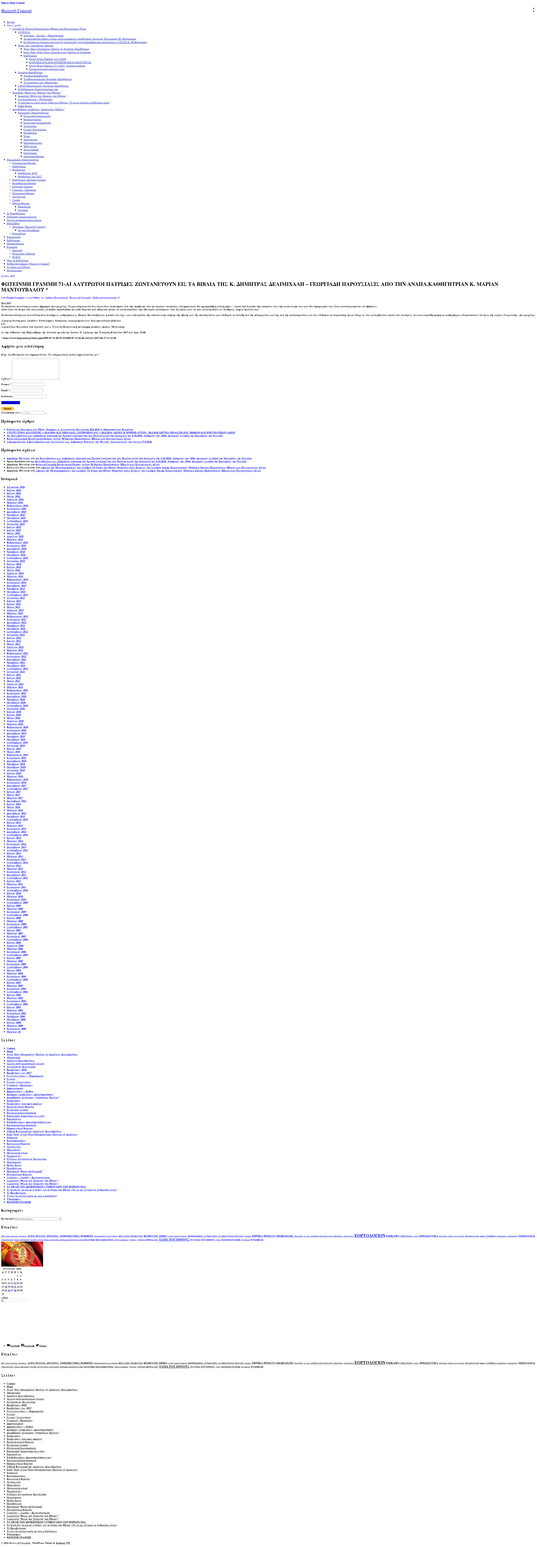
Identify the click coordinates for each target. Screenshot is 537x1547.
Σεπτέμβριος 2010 (17, 890)
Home (10, 1051)
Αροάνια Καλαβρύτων (20, 1060)
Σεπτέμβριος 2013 (17, 850)
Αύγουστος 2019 (16, 745)
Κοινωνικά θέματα (18, 1143)
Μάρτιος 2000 (15, 1025)
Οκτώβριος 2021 (16, 665)
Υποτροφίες (14, 1199)
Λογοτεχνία (14, 1147)
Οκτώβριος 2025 (16, 518)
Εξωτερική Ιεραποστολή (21, 1113)
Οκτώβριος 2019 (16, 739)
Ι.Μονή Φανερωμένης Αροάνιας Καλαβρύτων (34, 1131)
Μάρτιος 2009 (15, 908)
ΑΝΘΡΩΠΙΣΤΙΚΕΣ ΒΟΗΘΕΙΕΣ (77, 1236)
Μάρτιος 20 (14, 1032)
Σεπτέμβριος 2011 (17, 878)
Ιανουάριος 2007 (16, 936)
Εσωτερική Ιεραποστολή (21, 1125)
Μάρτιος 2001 (15, 1010)
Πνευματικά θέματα (19, 1174)
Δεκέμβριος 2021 (16, 659)
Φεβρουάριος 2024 (17, 579)
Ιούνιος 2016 (14, 804)
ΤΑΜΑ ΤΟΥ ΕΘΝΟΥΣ (174, 1239)
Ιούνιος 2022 (14, 641)
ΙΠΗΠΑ (482, 1236)
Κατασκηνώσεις (16, 1140)
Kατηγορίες (8, 1218)
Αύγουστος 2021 (16, 671)
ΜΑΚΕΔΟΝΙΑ (512, 1236)
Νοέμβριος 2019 (16, 736)
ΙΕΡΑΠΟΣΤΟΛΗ (472, 1236)
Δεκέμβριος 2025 (16, 511)
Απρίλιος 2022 (15, 647)
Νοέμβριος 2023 (16, 588)
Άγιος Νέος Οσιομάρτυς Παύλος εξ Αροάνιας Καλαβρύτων (42, 1054)
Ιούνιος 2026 (14, 493)
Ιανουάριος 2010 (16, 899)
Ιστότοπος (7, 396)
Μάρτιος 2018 (15, 776)
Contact (11, 1048)
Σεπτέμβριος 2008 (17, 915)
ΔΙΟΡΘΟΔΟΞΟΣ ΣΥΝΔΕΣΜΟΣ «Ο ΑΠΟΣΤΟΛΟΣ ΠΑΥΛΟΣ (216, 1236)
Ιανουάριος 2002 (16, 1001)
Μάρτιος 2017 (15, 798)
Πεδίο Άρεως (14, 1165)
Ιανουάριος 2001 (16, 1013)
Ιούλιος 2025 (14, 527)
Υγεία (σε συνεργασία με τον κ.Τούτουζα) (32, 1196)
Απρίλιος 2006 (15, 945)
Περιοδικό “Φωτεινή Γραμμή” (25, 1171)
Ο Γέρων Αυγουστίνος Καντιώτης (27, 1159)
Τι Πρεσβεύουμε (16, 1193)
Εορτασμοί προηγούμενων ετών (26, 1116)
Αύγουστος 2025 (16, 524)
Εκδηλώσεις (14, 1100)
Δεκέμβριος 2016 (16, 801)
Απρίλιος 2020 (15, 721)
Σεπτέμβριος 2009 (17, 902)
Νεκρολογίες (14, 1156)
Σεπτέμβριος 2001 (17, 1004)
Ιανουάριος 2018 (16, 782)
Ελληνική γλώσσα (17, 1110)
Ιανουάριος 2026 (16, 508)
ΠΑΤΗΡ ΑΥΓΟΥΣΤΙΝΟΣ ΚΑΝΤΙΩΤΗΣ (44, 1240)
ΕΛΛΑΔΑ (307, 1236)
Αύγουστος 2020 (16, 708)
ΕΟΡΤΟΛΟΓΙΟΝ (370, 1235)
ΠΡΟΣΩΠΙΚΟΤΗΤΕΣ (104, 1239)
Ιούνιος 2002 (14, 995)
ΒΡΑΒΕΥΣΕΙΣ (137, 1236)
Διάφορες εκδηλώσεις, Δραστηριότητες (30, 1094)
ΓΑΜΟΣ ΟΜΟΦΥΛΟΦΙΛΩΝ (177, 1236)
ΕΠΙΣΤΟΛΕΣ (406, 1236)
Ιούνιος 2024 (14, 567)
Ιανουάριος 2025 (16, 545)
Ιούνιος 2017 (14, 792)
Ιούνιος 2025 (14, 530)
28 (15, 1290)
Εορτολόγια (14, 1119)
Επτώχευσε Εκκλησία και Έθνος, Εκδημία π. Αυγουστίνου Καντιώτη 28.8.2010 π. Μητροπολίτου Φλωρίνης (70, 429)
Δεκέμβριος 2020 (16, 696)
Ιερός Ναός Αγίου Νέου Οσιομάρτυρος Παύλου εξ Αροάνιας (42, 1134)
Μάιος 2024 (13, 570)
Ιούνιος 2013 (14, 853)
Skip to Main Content (13, 2)
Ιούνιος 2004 (14, 970)
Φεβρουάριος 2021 (17, 690)
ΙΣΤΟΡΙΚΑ (491, 1236)
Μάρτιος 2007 (15, 933)
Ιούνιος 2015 (14, 822)
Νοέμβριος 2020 (16, 699)
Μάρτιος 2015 (15, 825)
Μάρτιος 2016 (15, 810)
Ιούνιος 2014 (14, 838)
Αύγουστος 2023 (16, 598)
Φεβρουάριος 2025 (17, 542)
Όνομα (6, 384)
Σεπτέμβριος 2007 (17, 927)
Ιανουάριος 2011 (16, 887)
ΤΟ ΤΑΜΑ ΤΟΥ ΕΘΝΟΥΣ (202, 1239)
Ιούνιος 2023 (14, 604)
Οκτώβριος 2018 (16, 767)
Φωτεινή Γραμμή (16, 10)
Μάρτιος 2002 (15, 998)
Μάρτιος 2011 (15, 884)
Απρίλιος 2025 (15, 536)
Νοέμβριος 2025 (16, 515)
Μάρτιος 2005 (15, 961)
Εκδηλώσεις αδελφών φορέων (24, 1103)
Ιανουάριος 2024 (16, 582)
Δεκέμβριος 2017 (16, 785)
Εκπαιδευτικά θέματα (20, 1106)
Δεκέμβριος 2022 (16, 622)
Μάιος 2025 (13, 533)
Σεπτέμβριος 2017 (17, 788)
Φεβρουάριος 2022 (17, 653)
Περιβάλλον (14, 1168)
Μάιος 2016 (13, 807)
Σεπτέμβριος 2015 (17, 819)
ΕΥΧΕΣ (416, 1236)
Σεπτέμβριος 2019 (17, 742)
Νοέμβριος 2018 (16, 764)
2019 (2, 1236)
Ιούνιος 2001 (14, 1007)
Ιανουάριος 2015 (16, 828)
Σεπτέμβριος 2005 (17, 955)
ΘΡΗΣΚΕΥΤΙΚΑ (428, 1236)
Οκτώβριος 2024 (16, 555)
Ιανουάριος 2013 (16, 859)
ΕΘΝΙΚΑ (248, 1236)
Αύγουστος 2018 (16, 770)
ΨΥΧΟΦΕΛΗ (245, 1240)
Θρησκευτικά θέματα (20, 1128)
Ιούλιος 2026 (14, 490)
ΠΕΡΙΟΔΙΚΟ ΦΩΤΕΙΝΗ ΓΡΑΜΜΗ (71, 1240)
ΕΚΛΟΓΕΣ (299, 1236)
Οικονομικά (14, 1162)
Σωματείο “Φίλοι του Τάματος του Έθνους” (33, 1180)
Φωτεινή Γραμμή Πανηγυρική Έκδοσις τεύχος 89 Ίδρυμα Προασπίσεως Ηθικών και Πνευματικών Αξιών (69, 438)
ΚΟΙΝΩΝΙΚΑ (501, 1236)
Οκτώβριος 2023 (16, 591)
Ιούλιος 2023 (14, 601)
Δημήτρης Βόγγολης (18, 458)
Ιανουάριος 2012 (16, 872)
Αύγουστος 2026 (16, 487)
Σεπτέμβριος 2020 (17, 705)
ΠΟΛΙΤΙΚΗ (89, 1239)
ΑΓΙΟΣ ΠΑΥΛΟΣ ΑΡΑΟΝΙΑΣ (16, 1236)
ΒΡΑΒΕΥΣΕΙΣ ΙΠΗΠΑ (155, 1236)
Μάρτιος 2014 (15, 841)
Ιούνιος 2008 (14, 918)
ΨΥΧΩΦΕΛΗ (257, 1239)
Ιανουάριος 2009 (16, 912)
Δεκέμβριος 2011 (16, 875)
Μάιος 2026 (13, 496)
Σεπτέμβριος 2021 (17, 668)
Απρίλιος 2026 (15, 499)
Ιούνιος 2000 (14, 1022)
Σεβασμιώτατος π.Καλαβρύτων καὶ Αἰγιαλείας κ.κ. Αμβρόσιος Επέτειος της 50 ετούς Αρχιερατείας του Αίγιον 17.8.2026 (79, 442)
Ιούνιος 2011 (14, 881)
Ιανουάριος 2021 (16, 693)
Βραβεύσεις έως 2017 (19, 1073)
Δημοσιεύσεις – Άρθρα (20, 1091)
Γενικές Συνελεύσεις (19, 1082)
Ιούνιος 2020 (14, 715)
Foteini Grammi (15, 297)
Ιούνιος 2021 (14, 678)
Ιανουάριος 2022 (16, 656)
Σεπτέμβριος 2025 (17, 521)
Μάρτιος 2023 (15, 613)
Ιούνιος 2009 (14, 905)
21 (15, 1287)
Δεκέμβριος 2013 (16, 847)
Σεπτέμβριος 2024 (17, 558)
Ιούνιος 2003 (14, 982)
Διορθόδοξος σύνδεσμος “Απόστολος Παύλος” (33, 1097)
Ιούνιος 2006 (14, 942)
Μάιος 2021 (13, 681)
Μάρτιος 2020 (15, 724)
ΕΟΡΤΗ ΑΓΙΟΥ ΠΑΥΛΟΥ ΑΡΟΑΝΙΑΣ (327, 1236)
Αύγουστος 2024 (16, 561)
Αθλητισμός (14, 1057)
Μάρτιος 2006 (15, 948)
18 (6, 1287)
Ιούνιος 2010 (14, 893)
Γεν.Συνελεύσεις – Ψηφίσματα (25, 1076)
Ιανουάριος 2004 (16, 976)
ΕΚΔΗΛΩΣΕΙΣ (285, 1236)
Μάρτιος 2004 (15, 973)
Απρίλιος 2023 (15, 610)
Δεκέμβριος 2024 (16, 548)
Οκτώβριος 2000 (16, 1019)
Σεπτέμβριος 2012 (17, 862)
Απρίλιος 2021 (15, 684)
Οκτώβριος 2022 (16, 628)
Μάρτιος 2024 (15, 576)
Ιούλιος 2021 (14, 675)
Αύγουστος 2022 (16, 635)
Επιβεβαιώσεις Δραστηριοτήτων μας (29, 1122)
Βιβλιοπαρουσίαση (104, 297)
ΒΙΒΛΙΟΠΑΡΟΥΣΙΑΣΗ (102, 1236)
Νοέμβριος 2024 (16, 551)
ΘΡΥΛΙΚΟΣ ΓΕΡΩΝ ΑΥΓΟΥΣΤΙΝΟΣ (451, 1236)
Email (5, 390)
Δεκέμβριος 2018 (16, 761)
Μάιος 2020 (13, 718)
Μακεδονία (13, 1150)
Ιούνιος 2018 (14, 773)
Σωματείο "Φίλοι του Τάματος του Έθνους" (33, 1183)
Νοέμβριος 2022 (16, 625)
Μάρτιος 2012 (15, 868)
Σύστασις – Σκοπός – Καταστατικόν (28, 1177)
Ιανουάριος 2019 (16, 758)
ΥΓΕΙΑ (218, 1240)
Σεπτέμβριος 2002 (17, 992)
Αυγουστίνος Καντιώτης (21, 1066)
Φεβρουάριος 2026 (17, 505)
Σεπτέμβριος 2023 (17, 595)
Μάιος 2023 (13, 607)
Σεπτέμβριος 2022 (17, 631)
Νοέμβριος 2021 (16, 662)
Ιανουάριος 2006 (16, 952)
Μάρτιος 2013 (15, 856)
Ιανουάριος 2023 (16, 619)
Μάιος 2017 (13, 795)
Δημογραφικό (15, 1088)
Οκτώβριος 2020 (16, 702)
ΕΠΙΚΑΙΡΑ (393, 1236)
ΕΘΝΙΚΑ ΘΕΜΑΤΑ (264, 1236)
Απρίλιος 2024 (15, 573)
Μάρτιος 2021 (15, 687)
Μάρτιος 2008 (15, 921)
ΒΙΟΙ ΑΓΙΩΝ (124, 1236)
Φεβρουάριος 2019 (17, 755)
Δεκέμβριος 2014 (16, 832)
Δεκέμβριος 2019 (16, 733)
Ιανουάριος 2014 (16, 844)
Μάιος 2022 (13, 644)
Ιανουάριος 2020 (16, 730)
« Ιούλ (4, 1297)
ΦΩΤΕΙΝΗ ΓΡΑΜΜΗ (19, 1202)
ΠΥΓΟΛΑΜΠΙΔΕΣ (122, 1240)
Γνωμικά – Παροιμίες (20, 1085)
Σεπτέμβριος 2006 (17, 939)
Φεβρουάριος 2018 (17, 779)
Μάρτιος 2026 (15, 502)
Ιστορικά (12, 1137)
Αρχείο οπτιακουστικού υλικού (25, 1063)
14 (15, 1283)
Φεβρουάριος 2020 (17, 727)
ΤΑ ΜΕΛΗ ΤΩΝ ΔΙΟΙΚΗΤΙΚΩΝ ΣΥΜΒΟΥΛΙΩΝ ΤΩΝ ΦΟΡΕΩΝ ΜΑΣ (46, 1187)
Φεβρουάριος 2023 (17, 616)
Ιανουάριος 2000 (16, 1028)
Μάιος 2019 (13, 751)
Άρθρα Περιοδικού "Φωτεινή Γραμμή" (68, 297)
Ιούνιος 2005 (14, 958)
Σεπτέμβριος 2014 (17, 835)
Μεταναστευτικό (17, 1153)
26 (9, 1290)
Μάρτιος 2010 (15, 896)
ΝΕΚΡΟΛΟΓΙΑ (526, 1236)
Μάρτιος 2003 (15, 985)
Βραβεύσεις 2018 (17, 1070)
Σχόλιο (6, 378)
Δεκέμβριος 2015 (16, 813)
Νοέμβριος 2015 (16, 816)
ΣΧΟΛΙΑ (132, 1240)
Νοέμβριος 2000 (16, 1016)
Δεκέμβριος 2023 (16, 585)
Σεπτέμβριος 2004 (17, 967)
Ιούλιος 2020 (14, 711)
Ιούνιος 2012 (14, 865)
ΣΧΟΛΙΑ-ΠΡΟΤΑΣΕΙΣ (147, 1239)
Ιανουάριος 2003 (16, 988)
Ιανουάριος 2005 (16, 964)
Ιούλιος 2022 (14, 638)
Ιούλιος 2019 (14, 748)
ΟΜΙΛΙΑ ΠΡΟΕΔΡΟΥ (22, 1240)
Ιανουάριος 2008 (16, 924)
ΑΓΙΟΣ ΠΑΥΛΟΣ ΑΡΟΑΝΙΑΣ (43, 1236)
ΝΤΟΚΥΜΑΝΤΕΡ (7, 1240)
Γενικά (11, 1079)
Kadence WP (63, 1543)
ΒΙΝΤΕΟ (115, 1236)
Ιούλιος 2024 (14, 564)
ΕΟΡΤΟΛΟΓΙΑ (349, 1236)
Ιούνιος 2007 (14, 930)
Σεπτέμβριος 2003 (17, 979)
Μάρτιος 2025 (15, 539)
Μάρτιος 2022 (15, 650)
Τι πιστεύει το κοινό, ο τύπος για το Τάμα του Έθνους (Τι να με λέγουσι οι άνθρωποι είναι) (62, 1190)
